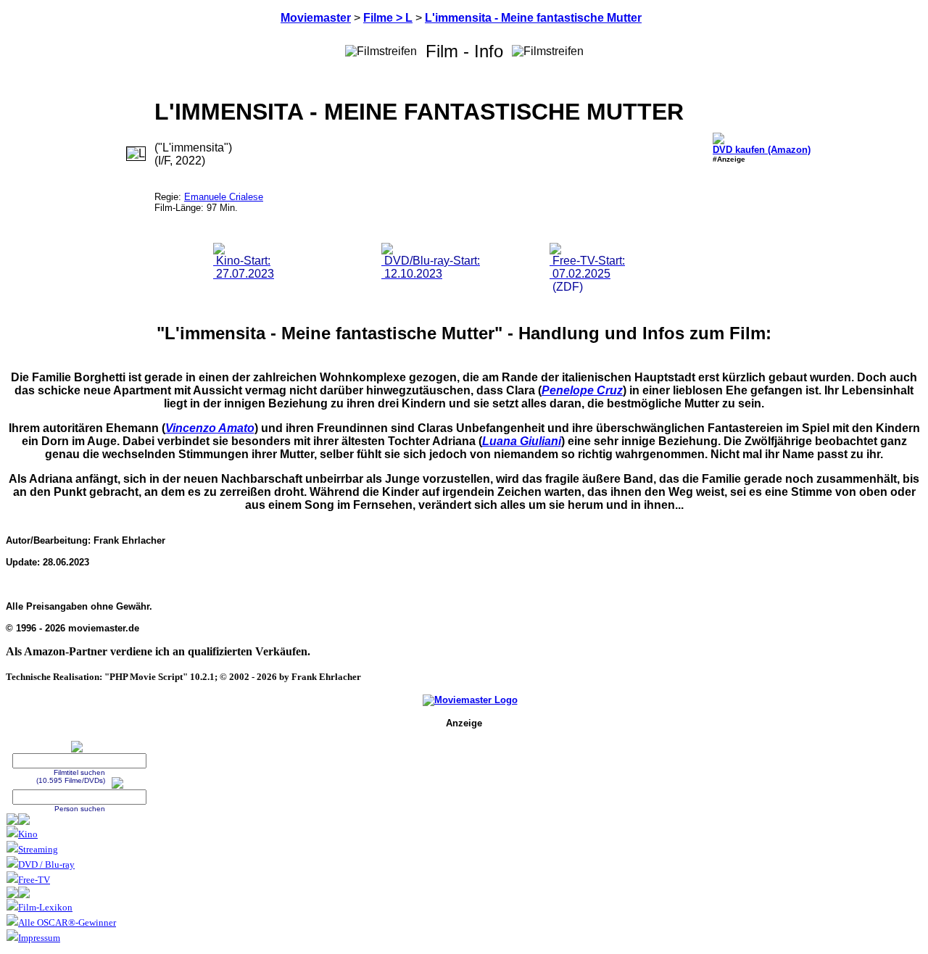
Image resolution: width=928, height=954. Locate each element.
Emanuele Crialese (223, 196)
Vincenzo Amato (209, 428)
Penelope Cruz (582, 390)
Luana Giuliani (521, 441)
